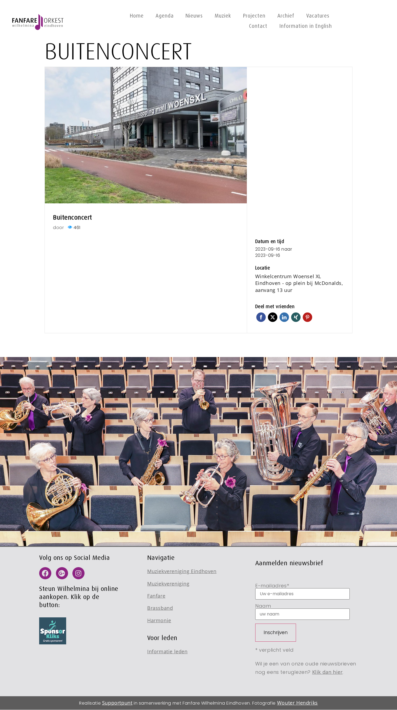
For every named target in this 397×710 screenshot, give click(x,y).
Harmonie (159, 620)
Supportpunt (117, 702)
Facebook (261, 315)
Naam (263, 606)
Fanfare (156, 596)
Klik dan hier (327, 672)
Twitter (272, 315)
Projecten (254, 16)
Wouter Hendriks (297, 702)
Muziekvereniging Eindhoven (182, 571)
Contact (258, 26)
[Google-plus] (62, 573)
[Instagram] (78, 573)
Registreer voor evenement (299, 221)
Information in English (305, 26)
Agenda (165, 16)
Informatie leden (167, 651)
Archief (285, 16)
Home (137, 16)
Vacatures (317, 16)
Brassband (160, 608)
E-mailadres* (272, 586)
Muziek (223, 16)
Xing (296, 315)
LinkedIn (284, 315)
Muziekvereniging (168, 583)
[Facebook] (45, 573)
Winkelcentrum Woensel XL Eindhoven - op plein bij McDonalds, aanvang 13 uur (299, 283)
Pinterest (307, 315)
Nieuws (194, 16)
